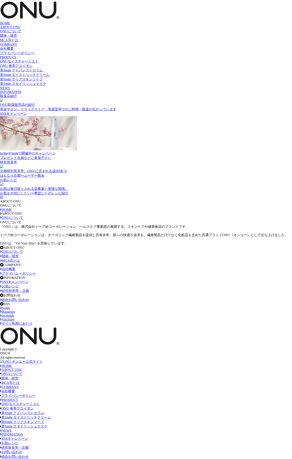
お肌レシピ (9, 443)
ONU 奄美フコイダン (16, 66)
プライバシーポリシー (17, 53)
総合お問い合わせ (15, 456)
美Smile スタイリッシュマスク (23, 84)
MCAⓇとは (9, 40)
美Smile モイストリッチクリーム (25, 75)
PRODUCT (8, 57)
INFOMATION (11, 92)
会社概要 (7, 48)
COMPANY (8, 44)
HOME (5, 23)
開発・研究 (8, 35)
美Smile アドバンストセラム (21, 70)
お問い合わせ (12, 452)
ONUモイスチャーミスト (19, 61)
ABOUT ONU (10, 27)
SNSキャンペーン (14, 438)
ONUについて (10, 31)
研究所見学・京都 (15, 447)
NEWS (5, 88)
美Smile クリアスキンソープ (21, 79)
